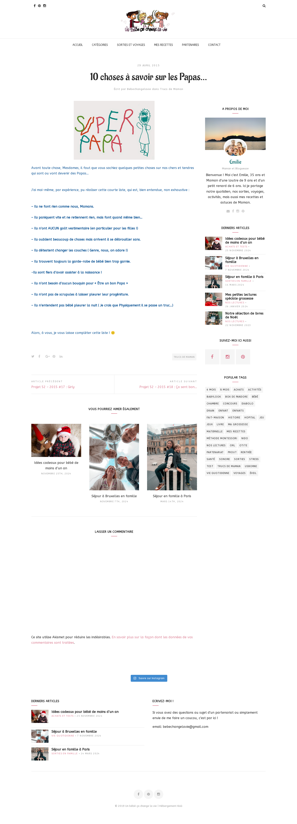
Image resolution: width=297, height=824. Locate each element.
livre (220, 424)
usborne (251, 466)
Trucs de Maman (171, 89)
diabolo (248, 403)
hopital (249, 417)
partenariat (215, 452)
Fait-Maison (215, 417)
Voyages (240, 473)
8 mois (225, 389)
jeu (262, 417)
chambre (213, 403)
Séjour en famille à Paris (244, 277)
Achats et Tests (236, 246)
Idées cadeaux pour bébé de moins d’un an (245, 240)
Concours (230, 403)
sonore (224, 459)
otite (243, 445)
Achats (239, 389)
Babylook (214, 396)
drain (210, 410)
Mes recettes (236, 431)
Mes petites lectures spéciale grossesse (241, 296)
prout (232, 452)
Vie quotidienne (236, 266)
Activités (254, 389)
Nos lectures (234, 302)
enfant (223, 410)
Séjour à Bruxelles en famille (241, 260)
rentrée (246, 452)
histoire (234, 417)
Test (210, 466)
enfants (238, 410)
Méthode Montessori (222, 438)
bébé (255, 396)
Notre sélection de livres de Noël (244, 315)
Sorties (239, 459)
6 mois (211, 389)
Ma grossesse (238, 424)
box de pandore (236, 396)
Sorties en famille (238, 281)
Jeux (210, 424)
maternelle (214, 431)
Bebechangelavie (139, 89)
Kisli (179, 805)
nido (244, 438)
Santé (211, 459)
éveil (253, 473)
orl (232, 445)
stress (254, 459)
